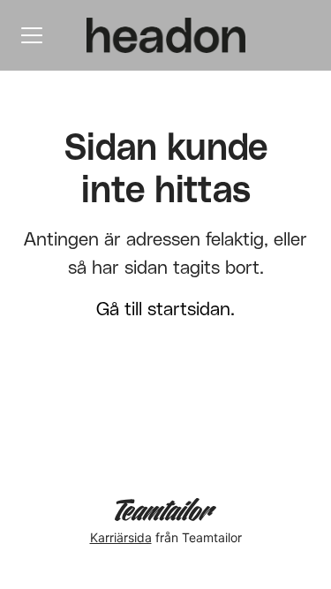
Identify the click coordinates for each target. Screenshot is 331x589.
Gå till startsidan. (165, 309)
